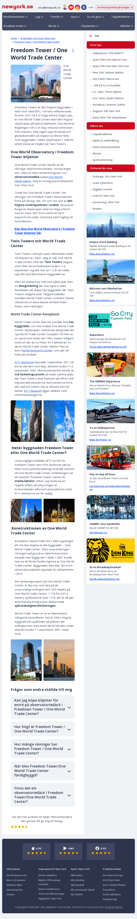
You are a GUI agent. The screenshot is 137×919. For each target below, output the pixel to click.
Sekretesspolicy (14, 889)
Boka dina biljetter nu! (102, 253)
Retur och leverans (15, 880)
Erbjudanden (88, 26)
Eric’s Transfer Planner (114, 884)
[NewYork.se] (17, 6)
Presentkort (109, 889)
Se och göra (94, 16)
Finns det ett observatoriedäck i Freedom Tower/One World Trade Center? (38, 795)
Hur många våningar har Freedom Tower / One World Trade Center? (38, 749)
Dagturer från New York (106, 111)
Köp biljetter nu (98, 532)
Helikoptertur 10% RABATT (108, 53)
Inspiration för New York (52, 869)
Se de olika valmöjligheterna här (108, 346)
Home (14, 38)
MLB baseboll (77, 884)
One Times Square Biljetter (108, 98)
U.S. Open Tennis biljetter (107, 91)
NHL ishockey (77, 880)
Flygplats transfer (103, 189)
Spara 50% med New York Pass (111, 66)
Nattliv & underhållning (106, 140)
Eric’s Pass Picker (111, 880)
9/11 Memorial (24, 362)
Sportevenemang (102, 160)
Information (13, 869)
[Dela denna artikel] (71, 50)
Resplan (97, 208)
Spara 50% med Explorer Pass (110, 59)
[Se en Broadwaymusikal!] (111, 550)
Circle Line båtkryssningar (52, 893)
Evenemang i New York (106, 202)
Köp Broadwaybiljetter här (105, 579)
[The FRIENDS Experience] (111, 365)
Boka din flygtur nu (100, 439)
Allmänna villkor (14, 884)
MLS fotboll (76, 894)
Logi (37, 16)
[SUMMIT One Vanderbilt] (111, 507)
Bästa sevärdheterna (49, 889)
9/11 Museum (33, 391)
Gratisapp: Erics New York (107, 176)
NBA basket (77, 875)
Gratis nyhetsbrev (103, 183)
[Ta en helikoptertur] (111, 411)
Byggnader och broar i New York (38, 38)
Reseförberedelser (14, 16)
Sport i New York (80, 869)
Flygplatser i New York (50, 898)
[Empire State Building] (111, 225)
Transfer (55, 16)
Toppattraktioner (120, 16)
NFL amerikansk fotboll (83, 889)
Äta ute (52, 26)
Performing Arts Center (37, 350)
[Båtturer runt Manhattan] (111, 272)
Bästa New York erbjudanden (109, 117)
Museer (97, 153)
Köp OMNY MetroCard (106, 79)
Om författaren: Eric (16, 875)
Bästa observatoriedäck (106, 147)
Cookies (10, 894)
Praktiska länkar (112, 869)
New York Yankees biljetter (108, 72)
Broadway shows (13, 26)
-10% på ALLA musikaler (107, 85)
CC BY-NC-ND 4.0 (113, 907)
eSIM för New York (104, 195)
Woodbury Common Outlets (109, 104)
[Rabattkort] (111, 318)
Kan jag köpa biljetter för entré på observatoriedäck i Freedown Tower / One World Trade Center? (39, 707)
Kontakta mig (110, 899)
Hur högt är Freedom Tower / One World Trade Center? (39, 729)
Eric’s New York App (113, 875)
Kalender (125, 26)
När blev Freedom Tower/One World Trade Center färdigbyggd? (40, 771)
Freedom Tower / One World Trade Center (37, 41)
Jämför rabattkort (48, 875)
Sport (74, 16)
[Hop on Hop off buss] (111, 458)
